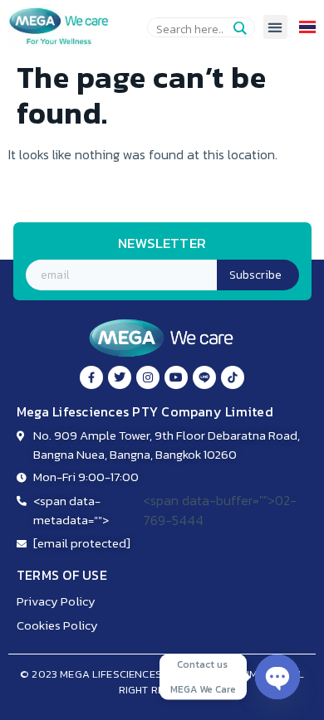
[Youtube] (176, 377)
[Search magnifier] (239, 28)
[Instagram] (148, 377)
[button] (275, 27)
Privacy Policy (56, 601)
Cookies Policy (57, 625)
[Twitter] (119, 377)
